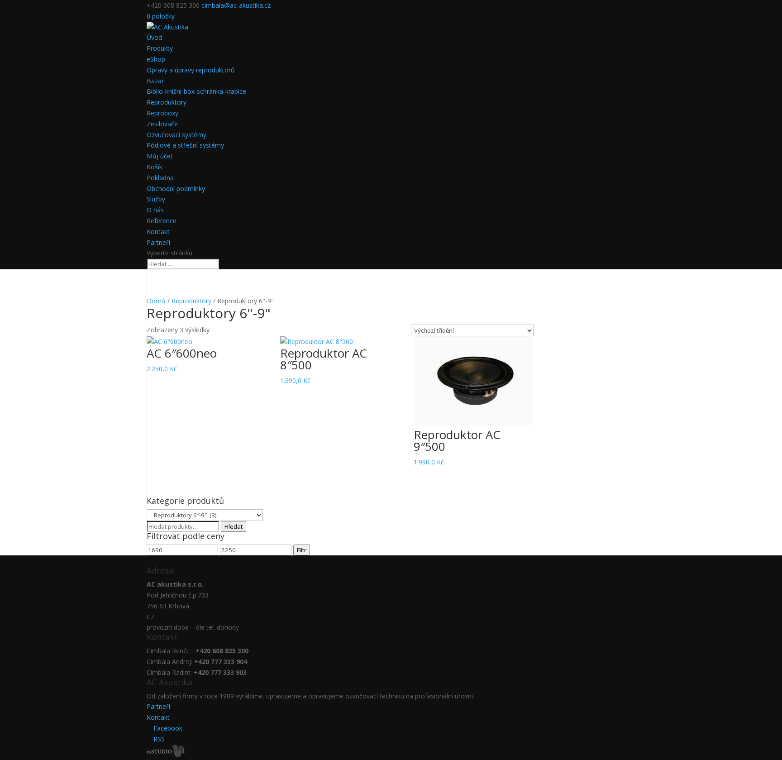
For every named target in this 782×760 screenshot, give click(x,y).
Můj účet (160, 156)
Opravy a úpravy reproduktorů (191, 70)
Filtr (301, 550)
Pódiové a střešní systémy (185, 145)
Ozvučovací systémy (176, 134)
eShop (156, 59)
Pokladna (160, 177)
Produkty (160, 48)
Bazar (155, 80)
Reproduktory (166, 102)
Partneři (158, 242)
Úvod (154, 37)
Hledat (233, 526)
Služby (156, 199)
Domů (156, 300)
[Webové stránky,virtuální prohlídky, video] (166, 754)
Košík (154, 167)
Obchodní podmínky (176, 188)
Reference (161, 220)
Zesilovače (162, 123)
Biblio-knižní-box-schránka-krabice (196, 91)
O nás (155, 210)
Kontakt (158, 231)
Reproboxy (162, 113)
